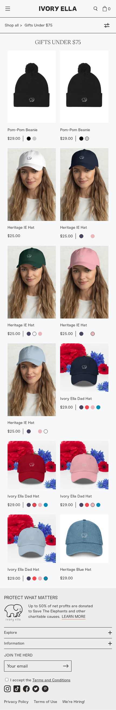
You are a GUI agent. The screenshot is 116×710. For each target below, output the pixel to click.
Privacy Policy (16, 701)
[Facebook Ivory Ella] (26, 688)
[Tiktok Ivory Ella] (16, 688)
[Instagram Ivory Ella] (7, 688)
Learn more (74, 616)
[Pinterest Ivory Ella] (45, 688)
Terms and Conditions (51, 680)
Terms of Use (45, 701)
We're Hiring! (73, 701)
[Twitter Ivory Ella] (35, 688)
